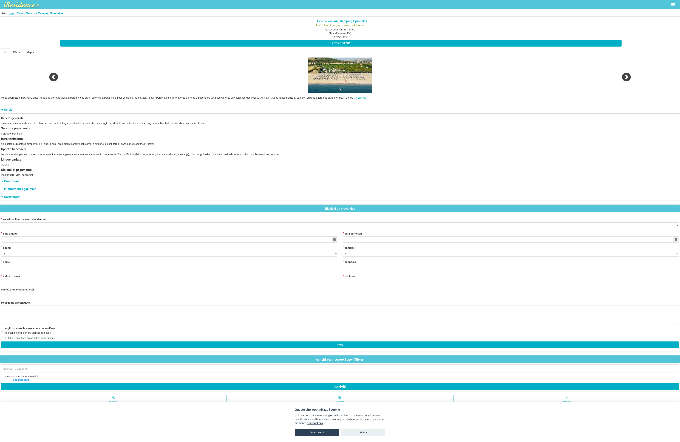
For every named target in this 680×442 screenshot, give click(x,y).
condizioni (11, 181)
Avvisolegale (340, 403)
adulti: (6, 247)
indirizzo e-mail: (11, 275)
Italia (11, 13)
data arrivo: (9, 233)
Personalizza (315, 422)
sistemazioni (12, 197)
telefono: (349, 275)
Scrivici (567, 401)
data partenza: (352, 233)
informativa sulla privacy (41, 338)
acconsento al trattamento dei (21, 377)
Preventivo (341, 43)
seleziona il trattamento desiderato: (23, 219)
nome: (6, 261)
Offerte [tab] (17, 52)
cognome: (350, 261)
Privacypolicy (113, 403)
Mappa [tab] (31, 52)
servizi (8, 110)
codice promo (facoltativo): (17, 289)
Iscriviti (340, 386)
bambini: (349, 247)
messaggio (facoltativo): (16, 302)
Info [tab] (5, 52)
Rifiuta (363, 432)
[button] (51, 75)
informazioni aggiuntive (20, 189)
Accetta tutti (317, 432)
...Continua (360, 97)
